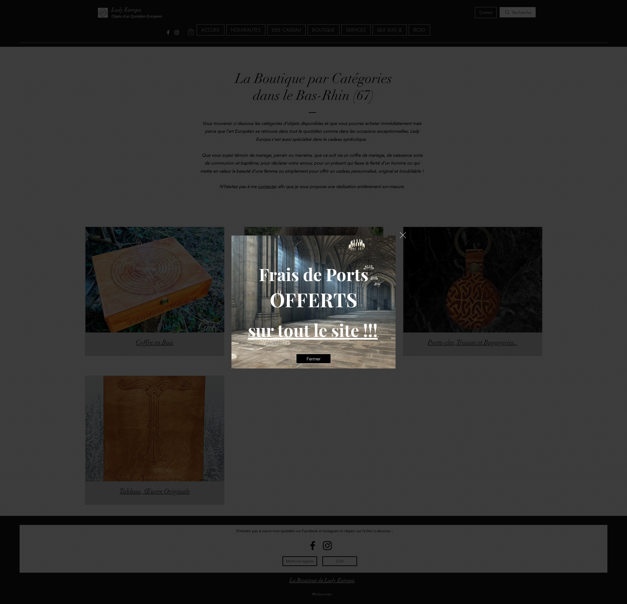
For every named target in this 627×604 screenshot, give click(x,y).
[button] (403, 235)
